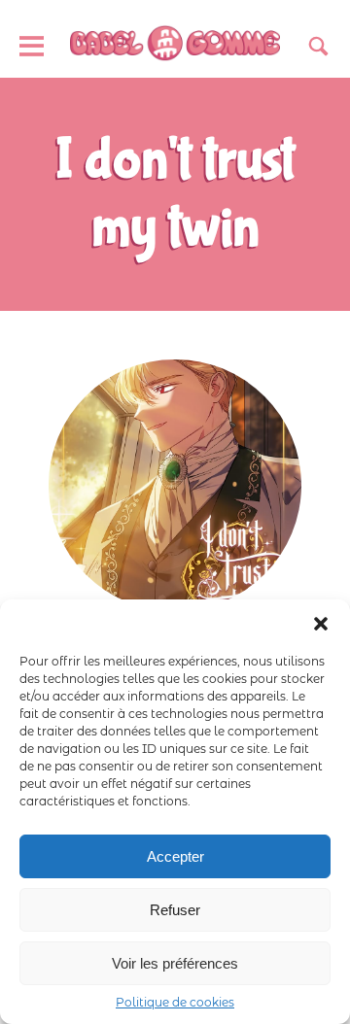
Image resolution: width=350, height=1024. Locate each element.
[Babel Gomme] (175, 45)
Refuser (175, 910)
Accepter (175, 856)
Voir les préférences (175, 963)
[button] (321, 623)
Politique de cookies (175, 1002)
